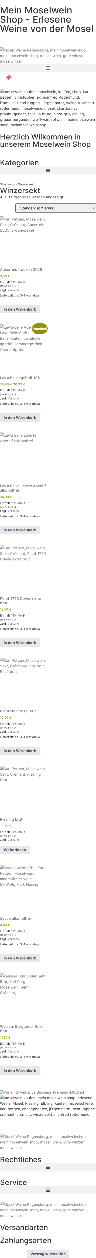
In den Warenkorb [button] (20, 309)
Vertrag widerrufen (48, 1254)
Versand (13, 290)
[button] (48, 68)
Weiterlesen (15, 849)
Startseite (7, 184)
